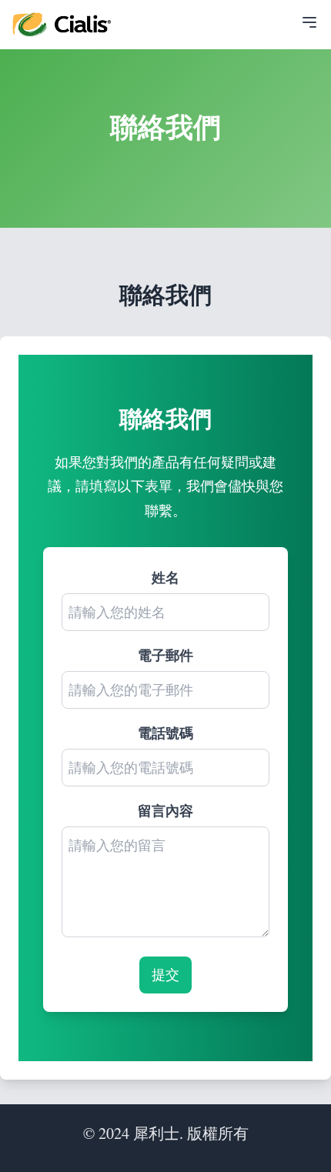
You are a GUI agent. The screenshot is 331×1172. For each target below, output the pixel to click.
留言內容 (165, 810)
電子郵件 (165, 655)
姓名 (165, 577)
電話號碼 (165, 733)
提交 (165, 974)
